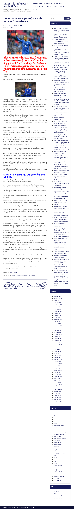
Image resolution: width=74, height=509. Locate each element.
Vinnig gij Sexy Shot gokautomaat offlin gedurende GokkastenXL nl (61, 213)
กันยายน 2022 (57, 330)
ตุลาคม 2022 (57, 328)
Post (55, 455)
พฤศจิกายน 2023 (58, 311)
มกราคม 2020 (57, 397)
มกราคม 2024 (57, 307)
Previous (7, 282)
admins (22, 25)
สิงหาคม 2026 (57, 296)
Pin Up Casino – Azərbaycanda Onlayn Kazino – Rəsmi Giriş (61, 183)
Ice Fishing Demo (58, 430)
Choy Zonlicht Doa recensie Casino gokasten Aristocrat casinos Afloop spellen (61, 272)
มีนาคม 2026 (57, 300)
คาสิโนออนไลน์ (58, 472)
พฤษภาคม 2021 (58, 364)
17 (54, 417)
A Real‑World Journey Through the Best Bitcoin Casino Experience (60, 41)
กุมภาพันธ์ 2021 (58, 370)
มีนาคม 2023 (57, 317)
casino (55, 423)
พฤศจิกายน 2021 (58, 351)
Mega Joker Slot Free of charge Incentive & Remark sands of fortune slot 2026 (61, 219)
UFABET (56, 463)
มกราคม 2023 (57, 322)
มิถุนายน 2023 (57, 313)
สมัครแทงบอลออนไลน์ (59, 476)
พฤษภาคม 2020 (58, 389)
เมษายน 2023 (57, 315)
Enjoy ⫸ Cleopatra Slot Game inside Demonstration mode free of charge (61, 208)
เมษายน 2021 (57, 366)
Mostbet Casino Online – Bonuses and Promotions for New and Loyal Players (61, 108)
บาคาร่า (56, 474)
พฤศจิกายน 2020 (58, 376)
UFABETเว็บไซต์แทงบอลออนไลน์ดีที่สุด (15, 5)
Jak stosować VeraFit (59, 434)
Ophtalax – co (57, 451)
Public (55, 457)
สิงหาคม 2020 (57, 383)
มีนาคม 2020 (57, 393)
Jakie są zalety (57, 436)
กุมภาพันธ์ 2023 (58, 319)
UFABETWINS (13, 272)
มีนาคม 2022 (57, 343)
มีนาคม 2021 (57, 368)
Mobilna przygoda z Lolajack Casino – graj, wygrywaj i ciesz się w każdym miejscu (61, 76)
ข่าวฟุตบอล (56, 470)
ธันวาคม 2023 (57, 309)
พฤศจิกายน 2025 (58, 305)
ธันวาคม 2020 (57, 374)
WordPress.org (58, 498)
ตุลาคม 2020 (57, 378)
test (55, 461)
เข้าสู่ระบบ (56, 492)
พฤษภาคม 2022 (58, 338)
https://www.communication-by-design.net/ (23, 276)
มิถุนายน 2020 (57, 387)
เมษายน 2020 (57, 391)
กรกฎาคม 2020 (58, 385)
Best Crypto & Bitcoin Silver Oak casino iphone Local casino (61, 247)
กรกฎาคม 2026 (58, 298)
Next (44, 282)
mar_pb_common (58, 449)
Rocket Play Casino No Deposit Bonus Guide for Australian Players (60, 136)
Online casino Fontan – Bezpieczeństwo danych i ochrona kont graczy (60, 127)
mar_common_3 (58, 444)
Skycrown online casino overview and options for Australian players (60, 153)
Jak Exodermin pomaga (60, 432)
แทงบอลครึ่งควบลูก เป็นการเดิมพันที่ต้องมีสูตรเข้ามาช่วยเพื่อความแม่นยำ (13, 286)
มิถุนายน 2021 (57, 362)
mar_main (56, 447)
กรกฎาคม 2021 (58, 359)
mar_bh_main (57, 442)
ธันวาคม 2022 (57, 324)
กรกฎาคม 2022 (58, 334)
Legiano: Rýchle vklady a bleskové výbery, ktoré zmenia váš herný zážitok (60, 35)
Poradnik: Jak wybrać (59, 453)
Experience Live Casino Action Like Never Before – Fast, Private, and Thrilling (61, 95)
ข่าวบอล (11, 27)
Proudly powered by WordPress (10, 507)
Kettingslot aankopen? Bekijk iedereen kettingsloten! (60, 225)
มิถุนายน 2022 (57, 336)
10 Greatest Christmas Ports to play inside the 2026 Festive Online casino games (61, 234)
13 (54, 415)
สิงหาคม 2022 (57, 332)
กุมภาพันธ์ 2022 (58, 345)
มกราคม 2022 (57, 347)
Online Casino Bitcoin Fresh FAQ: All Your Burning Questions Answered (61, 89)
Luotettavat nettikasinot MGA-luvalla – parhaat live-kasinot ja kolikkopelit (61, 196)
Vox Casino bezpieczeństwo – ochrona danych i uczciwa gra (61, 113)
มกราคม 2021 (57, 372)
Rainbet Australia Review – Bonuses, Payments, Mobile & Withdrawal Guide (61, 142)
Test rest (56, 204)
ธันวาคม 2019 (57, 399)
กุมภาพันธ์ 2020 (58, 395)
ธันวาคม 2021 (57, 349)
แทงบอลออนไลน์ (58, 480)
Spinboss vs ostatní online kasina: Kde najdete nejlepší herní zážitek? (61, 30)
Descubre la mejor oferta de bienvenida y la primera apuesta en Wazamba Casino (61, 63)
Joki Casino (57, 440)
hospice (56, 428)
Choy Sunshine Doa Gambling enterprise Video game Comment (61, 266)
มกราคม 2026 (57, 303)
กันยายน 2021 (57, 355)
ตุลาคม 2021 (57, 353)
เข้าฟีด (55, 494)
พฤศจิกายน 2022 (58, 326)
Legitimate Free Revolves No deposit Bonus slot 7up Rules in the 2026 (61, 261)
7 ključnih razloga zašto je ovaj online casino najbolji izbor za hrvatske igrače (61, 58)
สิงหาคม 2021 (57, 357)
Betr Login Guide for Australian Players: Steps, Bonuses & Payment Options (61, 147)
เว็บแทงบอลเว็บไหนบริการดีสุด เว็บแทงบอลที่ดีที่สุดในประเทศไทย (37, 286)
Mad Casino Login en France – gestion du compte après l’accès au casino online (61, 166)
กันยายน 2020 (57, 380)
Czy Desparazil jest (59, 425)
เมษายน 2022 (57, 340)
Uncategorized (58, 465)
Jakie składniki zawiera (60, 438)
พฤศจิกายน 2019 (58, 402)
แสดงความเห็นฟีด (58, 496)
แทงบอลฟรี (56, 478)
